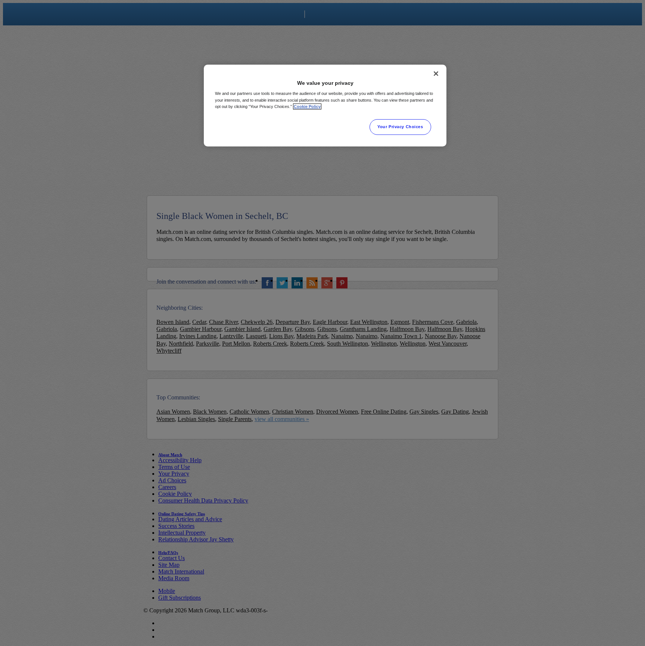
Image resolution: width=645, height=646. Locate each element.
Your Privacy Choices (400, 126)
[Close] (436, 73)
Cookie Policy (307, 106)
